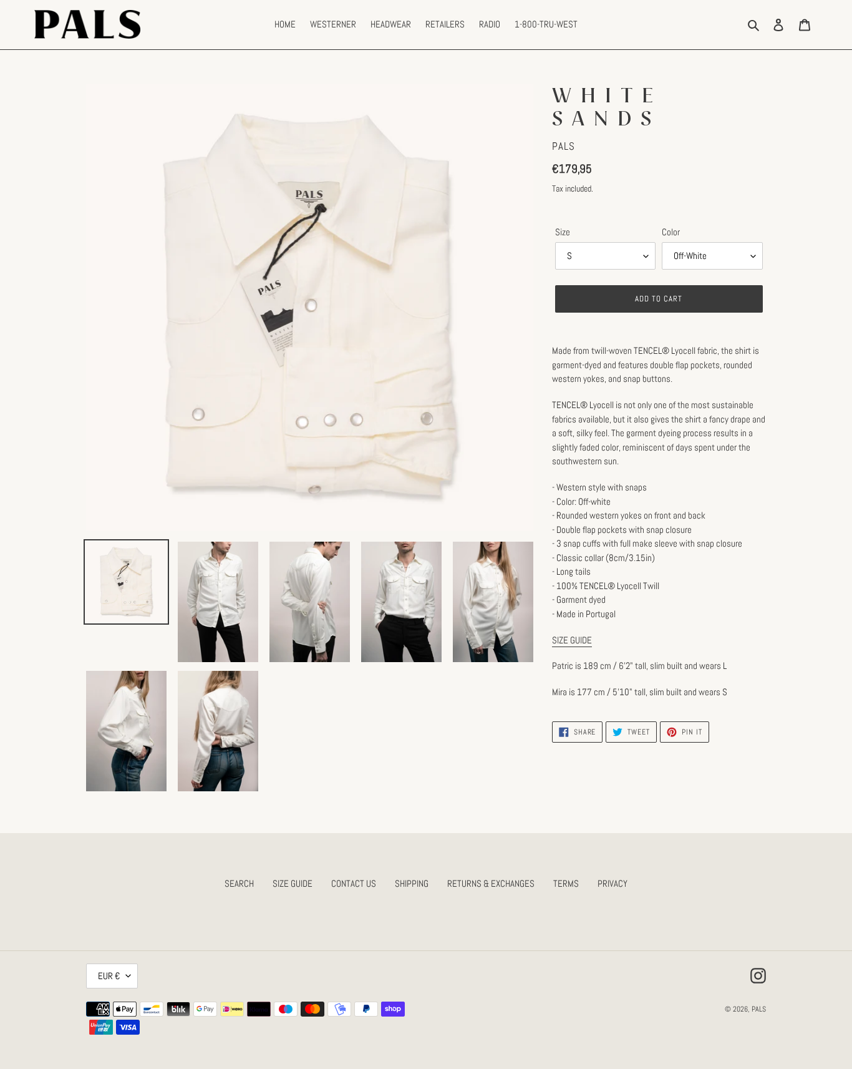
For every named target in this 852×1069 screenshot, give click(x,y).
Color (671, 232)
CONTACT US (353, 883)
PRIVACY (612, 883)
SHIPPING (411, 883)
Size (562, 232)
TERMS (566, 883)
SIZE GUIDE (292, 883)
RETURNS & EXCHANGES (491, 883)
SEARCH (239, 883)
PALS (759, 1009)
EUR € (109, 976)
